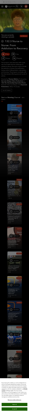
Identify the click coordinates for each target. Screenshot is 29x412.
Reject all (14, 404)
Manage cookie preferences (14, 400)
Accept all (14, 409)
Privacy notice (10, 390)
